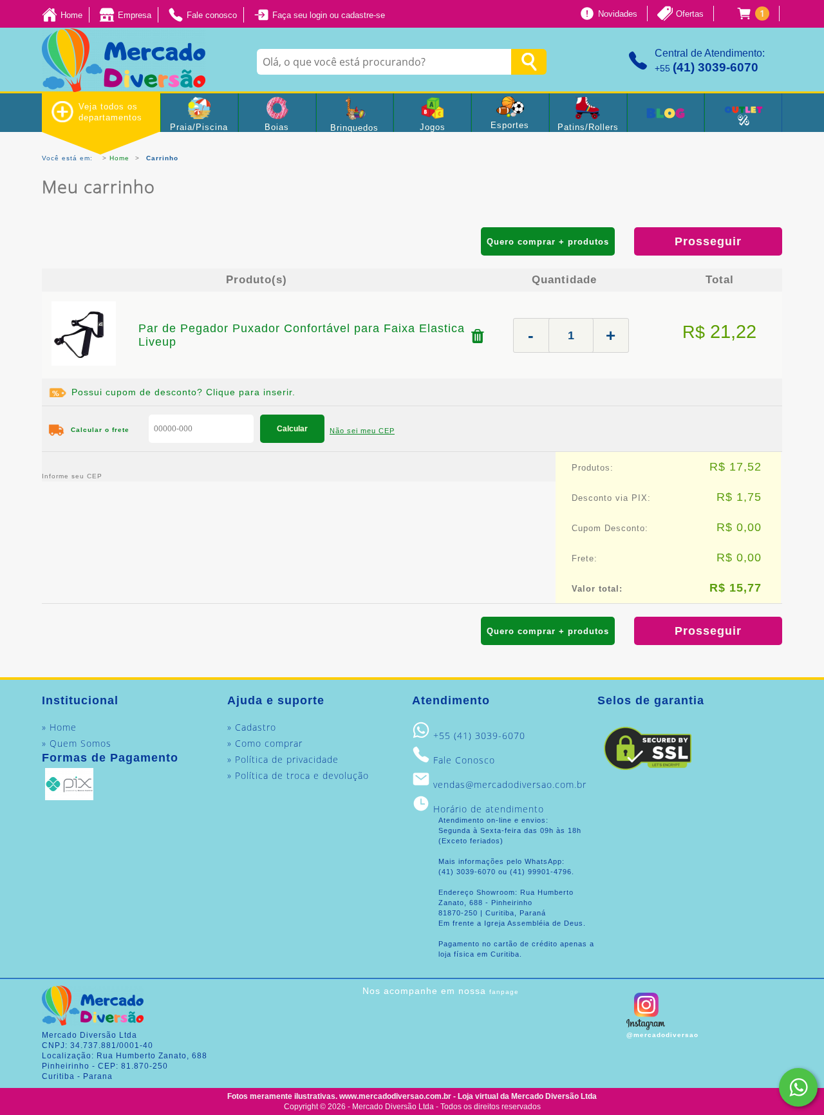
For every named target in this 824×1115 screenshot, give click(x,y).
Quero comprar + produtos (548, 242)
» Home (59, 727)
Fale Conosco (464, 760)
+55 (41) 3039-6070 (479, 735)
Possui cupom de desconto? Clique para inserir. (183, 392)
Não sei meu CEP (362, 431)
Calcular (292, 428)
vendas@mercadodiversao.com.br (509, 784)
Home (119, 158)
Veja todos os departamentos (110, 112)
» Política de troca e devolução (298, 775)
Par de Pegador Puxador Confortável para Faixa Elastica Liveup (301, 335)
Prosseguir (708, 241)
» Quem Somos (76, 743)
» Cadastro (251, 727)
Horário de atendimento (488, 809)
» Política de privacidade (283, 759)
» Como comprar (265, 743)
